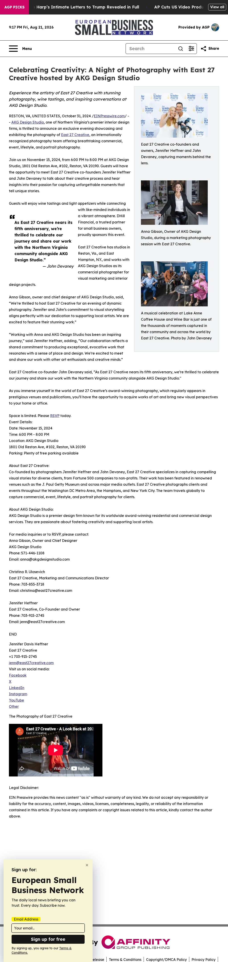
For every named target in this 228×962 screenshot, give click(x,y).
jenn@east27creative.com (31, 663)
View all (217, 7)
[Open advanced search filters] (191, 48)
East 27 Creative (75, 134)
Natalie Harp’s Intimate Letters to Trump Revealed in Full (79, 7)
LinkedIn (16, 687)
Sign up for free (48, 939)
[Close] (87, 865)
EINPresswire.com (109, 116)
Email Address (26, 919)
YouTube (16, 700)
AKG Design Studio (27, 122)
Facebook (17, 675)
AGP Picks (14, 7)
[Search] (180, 48)
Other (14, 706)
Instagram (18, 694)
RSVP (54, 415)
